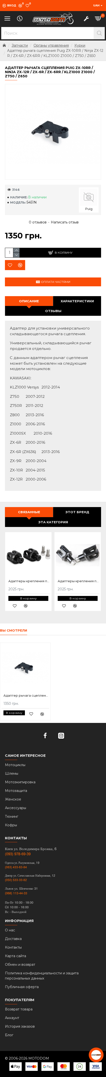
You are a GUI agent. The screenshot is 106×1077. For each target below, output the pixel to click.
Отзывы (53, 311)
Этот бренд (77, 512)
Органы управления (51, 45)
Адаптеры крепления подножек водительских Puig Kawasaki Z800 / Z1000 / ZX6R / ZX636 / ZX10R (79, 581)
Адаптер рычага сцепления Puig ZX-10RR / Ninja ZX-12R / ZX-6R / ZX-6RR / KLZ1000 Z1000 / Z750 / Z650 (26, 695)
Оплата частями (55, 282)
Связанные (29, 512)
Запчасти (20, 45)
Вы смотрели (13, 630)
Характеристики (77, 301)
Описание (29, 301)
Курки (79, 45)
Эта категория (53, 522)
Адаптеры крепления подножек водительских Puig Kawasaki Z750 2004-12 (29, 581)
